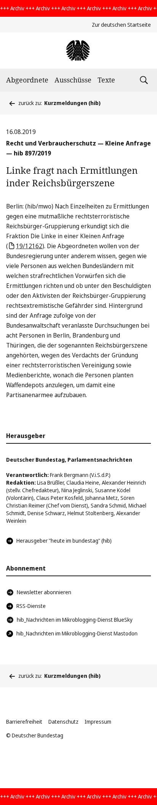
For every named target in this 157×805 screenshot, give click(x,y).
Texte (106, 79)
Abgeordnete (27, 79)
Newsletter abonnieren (44, 592)
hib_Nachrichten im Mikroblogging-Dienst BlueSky (75, 619)
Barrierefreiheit (24, 721)
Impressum (98, 721)
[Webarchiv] (78, 50)
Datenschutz (63, 721)
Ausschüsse (72, 79)
